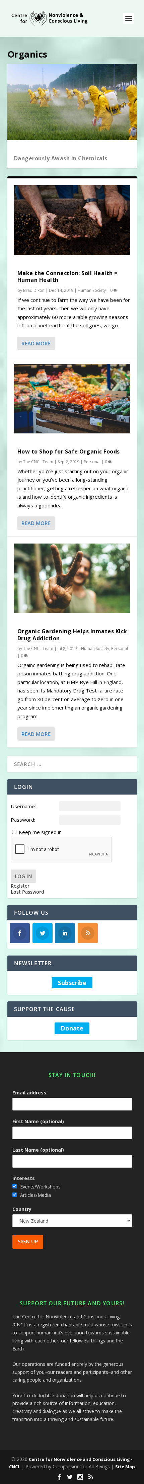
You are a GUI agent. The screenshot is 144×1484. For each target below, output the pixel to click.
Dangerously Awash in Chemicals (60, 158)
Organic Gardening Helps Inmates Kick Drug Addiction (72, 635)
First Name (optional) (38, 1121)
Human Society (92, 290)
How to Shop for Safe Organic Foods (68, 451)
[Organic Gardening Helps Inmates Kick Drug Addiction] (72, 578)
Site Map (125, 1467)
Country (21, 1209)
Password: (23, 819)
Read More (36, 343)
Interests (23, 1178)
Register (20, 886)
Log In (23, 876)
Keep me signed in (40, 832)
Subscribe (72, 983)
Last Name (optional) (38, 1150)
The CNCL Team (38, 462)
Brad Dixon (34, 290)
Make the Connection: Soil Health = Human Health (67, 276)
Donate (72, 1028)
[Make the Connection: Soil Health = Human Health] (72, 220)
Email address (29, 1092)
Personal (92, 462)
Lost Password (27, 892)
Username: (23, 806)
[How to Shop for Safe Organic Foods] (72, 398)
